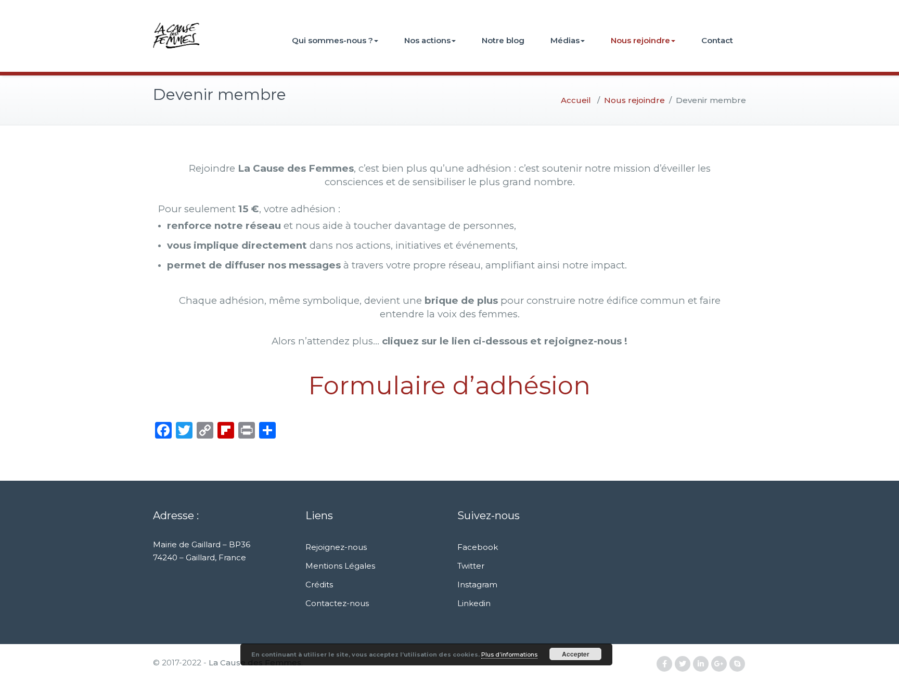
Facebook (477, 547)
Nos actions (427, 40)
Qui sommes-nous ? (332, 40)
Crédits (319, 584)
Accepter (575, 654)
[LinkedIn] (701, 664)
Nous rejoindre (640, 40)
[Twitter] (682, 664)
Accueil (576, 100)
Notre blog (503, 40)
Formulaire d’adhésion (449, 385)
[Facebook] (664, 664)
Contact (717, 40)
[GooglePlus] (719, 664)
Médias (565, 40)
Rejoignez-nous (336, 547)
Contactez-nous (337, 603)
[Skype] (737, 664)
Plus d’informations (509, 654)
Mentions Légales (340, 566)
